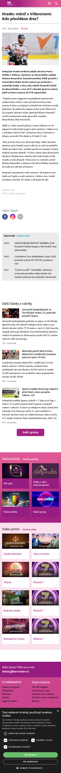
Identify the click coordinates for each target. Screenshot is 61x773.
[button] (30, 768)
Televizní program (10, 687)
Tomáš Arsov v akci (41, 690)
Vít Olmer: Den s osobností (45, 697)
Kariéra (5, 697)
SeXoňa (35, 701)
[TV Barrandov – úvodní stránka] (7, 3)
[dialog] (30, 740)
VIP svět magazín (40, 687)
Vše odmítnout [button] (30, 761)
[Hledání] (56, 4)
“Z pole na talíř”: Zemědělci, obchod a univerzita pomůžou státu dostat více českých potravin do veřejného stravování (35, 274)
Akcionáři (6, 694)
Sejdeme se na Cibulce (42, 694)
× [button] (58, 711)
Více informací (30, 728)
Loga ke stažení (9, 701)
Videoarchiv (7, 690)
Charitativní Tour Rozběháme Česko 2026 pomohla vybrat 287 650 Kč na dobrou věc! (35, 260)
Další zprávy (30, 432)
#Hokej (24, 28)
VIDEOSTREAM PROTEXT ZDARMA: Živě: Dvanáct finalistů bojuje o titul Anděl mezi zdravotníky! (35, 247)
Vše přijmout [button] (30, 755)
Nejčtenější (24, 235)
